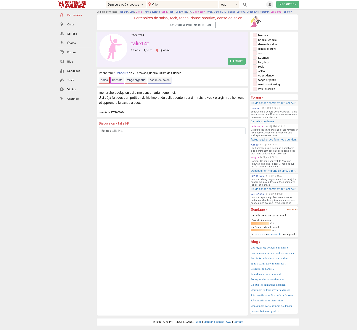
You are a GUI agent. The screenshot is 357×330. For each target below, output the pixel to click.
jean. (171, 11)
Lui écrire (236, 61)
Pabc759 (287, 11)
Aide (199, 322)
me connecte (274, 234)
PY (190, 11)
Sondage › (259, 209)
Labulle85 (276, 11)
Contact (238, 322)
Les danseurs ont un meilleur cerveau (272, 253)
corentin (264, 11)
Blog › (255, 242)
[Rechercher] (245, 4)
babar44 (124, 11)
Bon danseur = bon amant (266, 274)
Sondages (73, 71)
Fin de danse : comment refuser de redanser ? (279, 103)
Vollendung (253, 11)
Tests (70, 80)
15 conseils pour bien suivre (267, 300)
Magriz (255, 157)
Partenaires (74, 15)
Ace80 (254, 144)
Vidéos (71, 89)
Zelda (139, 11)
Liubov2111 (258, 126)
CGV (228, 322)
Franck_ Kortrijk (152, 11)
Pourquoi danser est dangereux (269, 279)
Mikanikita (229, 11)
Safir (132, 11)
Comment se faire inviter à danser (270, 290)
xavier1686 (257, 175)
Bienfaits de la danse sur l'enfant (269, 258)
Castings (73, 98)
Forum (71, 52)
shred (209, 11)
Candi (164, 11)
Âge (223, 4)
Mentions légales (214, 322)
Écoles (71, 43)
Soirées (72, 33)
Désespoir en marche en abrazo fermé (274, 170)
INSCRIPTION (288, 4)
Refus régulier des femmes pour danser (275, 139)
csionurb (256, 108)
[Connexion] (269, 4)
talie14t (140, 43)
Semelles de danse (262, 121)
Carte (70, 24)
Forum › (257, 97)
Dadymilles (181, 11)
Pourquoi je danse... (262, 268)
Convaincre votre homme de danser (271, 306)
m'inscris (258, 234)
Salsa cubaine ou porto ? (265, 311)
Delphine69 (199, 11)
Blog (70, 61)
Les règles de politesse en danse (269, 247)
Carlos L (218, 11)
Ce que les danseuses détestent (268, 284)
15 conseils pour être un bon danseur (272, 295)
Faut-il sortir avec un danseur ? (268, 263)
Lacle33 (241, 11)
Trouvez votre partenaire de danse (189, 25)
